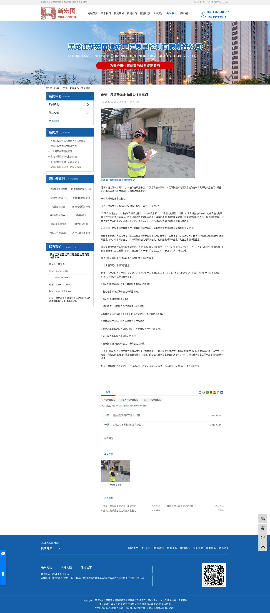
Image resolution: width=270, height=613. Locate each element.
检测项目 (119, 13)
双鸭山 (167, 604)
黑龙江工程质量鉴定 (152, 400)
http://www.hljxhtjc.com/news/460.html (129, 406)
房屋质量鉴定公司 (81, 233)
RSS (222, 2)
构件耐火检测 (81, 224)
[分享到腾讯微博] (218, 392)
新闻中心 (171, 13)
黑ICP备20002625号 (157, 600)
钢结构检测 (81, 215)
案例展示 (145, 13)
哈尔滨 (121, 604)
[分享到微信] (207, 392)
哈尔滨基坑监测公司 (81, 189)
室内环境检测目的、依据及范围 (65, 167)
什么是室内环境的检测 (61, 151)
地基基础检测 (58, 206)
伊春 (156, 604)
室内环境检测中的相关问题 (63, 156)
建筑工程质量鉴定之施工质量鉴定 (119, 506)
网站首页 (93, 13)
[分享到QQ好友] (211, 392)
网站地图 (215, 2)
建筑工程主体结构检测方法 (63, 146)
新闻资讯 (54, 104)
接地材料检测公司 (81, 198)
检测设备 (132, 13)
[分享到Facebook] (221, 392)
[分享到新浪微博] (203, 392)
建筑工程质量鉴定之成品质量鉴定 (119, 510)
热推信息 (197, 2)
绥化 (161, 604)
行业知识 (54, 112)
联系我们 (185, 13)
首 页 (65, 88)
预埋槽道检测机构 (58, 189)
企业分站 (206, 2)
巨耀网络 (182, 600)
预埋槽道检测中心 (58, 198)
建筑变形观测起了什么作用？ (127, 415)
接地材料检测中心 (58, 215)
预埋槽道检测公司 (81, 206)
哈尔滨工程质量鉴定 (129, 400)
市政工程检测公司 (58, 233)
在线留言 (86, 567)
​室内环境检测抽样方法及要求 (64, 162)
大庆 (137, 604)
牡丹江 (143, 604)
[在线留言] (262, 537)
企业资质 (158, 13)
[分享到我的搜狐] (214, 392)
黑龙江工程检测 (58, 224)
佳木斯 (150, 604)
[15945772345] (262, 518)
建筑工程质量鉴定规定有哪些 (127, 425)
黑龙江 (114, 604)
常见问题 (85, 88)
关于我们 (106, 13)
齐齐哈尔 (129, 604)
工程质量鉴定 (109, 400)
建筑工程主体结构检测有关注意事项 (67, 141)
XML (227, 2)
